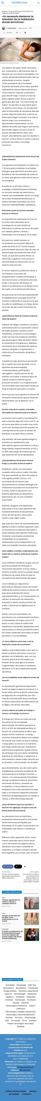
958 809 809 (25, 1070)
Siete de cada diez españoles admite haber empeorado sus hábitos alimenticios (11, 876)
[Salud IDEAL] (4, 28)
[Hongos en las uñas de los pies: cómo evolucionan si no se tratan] (31, 919)
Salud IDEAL (12, 28)
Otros (3, 897)
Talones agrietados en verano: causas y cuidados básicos (11, 902)
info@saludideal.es (25, 1067)
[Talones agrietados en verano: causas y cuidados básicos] (31, 903)
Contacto (26, 1094)
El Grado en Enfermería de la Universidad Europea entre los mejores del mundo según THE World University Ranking (12, 935)
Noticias (4, 11)
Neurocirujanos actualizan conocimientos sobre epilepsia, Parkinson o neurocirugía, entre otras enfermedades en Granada (31, 877)
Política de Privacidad (16, 1091)
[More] (25, 33)
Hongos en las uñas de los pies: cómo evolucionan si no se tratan (11, 918)
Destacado (5, 929)
